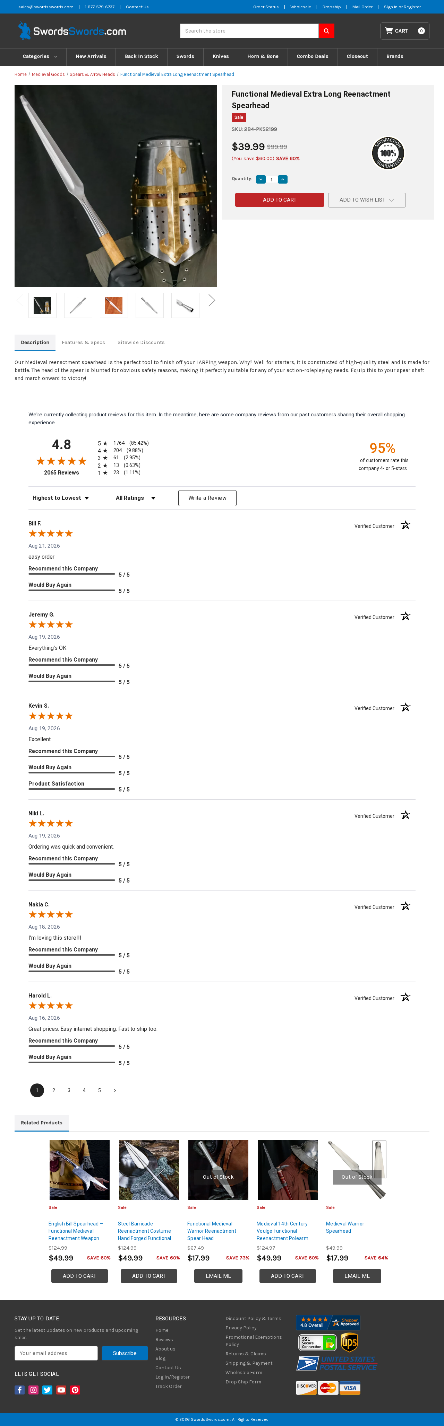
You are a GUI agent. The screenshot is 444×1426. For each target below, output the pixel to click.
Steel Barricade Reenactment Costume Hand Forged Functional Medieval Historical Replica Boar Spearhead (148, 1238)
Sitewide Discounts (141, 342)
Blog (160, 1358)
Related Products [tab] (41, 1122)
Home (161, 1330)
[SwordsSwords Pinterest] (74, 1389)
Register (412, 6)
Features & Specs (83, 342)
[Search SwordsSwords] (326, 31)
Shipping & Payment (249, 1363)
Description (35, 342)
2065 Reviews (69, 472)
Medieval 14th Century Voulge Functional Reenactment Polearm (282, 1231)
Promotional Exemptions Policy (253, 1340)
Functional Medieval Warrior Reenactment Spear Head (211, 1231)
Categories (37, 56)
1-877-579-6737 (99, 6)
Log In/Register (172, 1377)
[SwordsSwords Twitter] (46, 1389)
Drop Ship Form (243, 1382)
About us (165, 1349)
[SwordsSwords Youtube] (60, 1389)
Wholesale (300, 6)
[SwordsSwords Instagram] (32, 1389)
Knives (221, 56)
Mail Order (362, 6)
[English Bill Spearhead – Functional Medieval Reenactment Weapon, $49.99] (80, 1170)
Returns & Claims (245, 1354)
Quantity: (242, 178)
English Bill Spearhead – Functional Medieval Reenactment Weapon (76, 1231)
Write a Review (207, 498)
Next (212, 300)
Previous (20, 300)
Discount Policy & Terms (253, 1318)
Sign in (391, 6)
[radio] (122, 443)
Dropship (332, 6)
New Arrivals (91, 56)
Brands (394, 56)
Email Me (218, 1276)
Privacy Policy (241, 1328)
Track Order (168, 1386)
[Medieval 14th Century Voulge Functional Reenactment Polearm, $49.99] (288, 1170)
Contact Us (137, 6)
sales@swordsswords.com (46, 6)
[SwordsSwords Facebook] (19, 1389)
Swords (185, 56)
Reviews (164, 1340)
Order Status (266, 6)
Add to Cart (79, 1276)
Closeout (357, 56)
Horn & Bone (263, 56)
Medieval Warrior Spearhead (345, 1227)
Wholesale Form (243, 1372)
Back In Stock (141, 56)
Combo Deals (312, 56)
